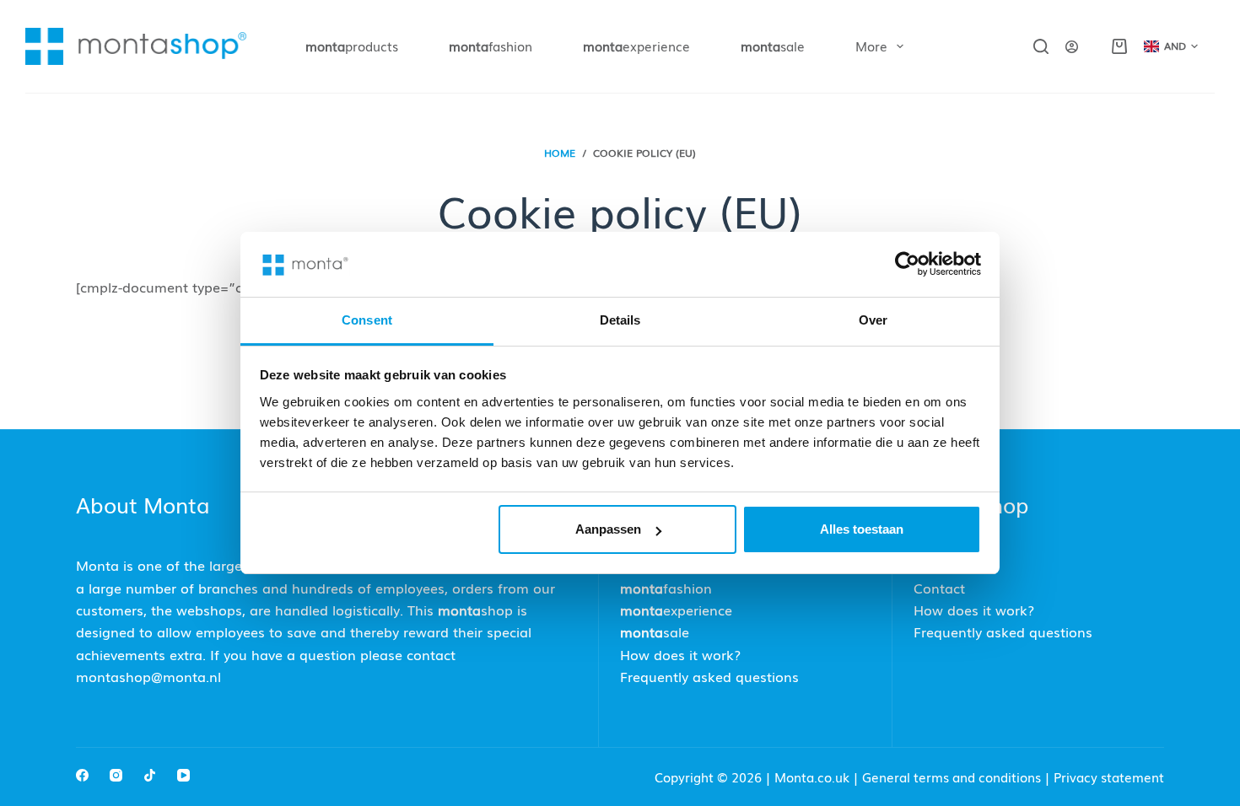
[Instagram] (116, 775)
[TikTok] (149, 775)
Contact (939, 588)
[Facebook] (82, 775)
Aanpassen (608, 529)
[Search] (1041, 46)
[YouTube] (183, 775)
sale (773, 45)
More (871, 45)
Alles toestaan (861, 529)
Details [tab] (620, 320)
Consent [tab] (367, 320)
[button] (1171, 46)
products (351, 45)
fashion (490, 45)
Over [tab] (873, 320)
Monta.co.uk (813, 776)
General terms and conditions (951, 776)
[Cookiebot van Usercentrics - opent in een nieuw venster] (907, 264)
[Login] (1071, 46)
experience (636, 45)
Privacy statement (1109, 776)
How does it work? (680, 654)
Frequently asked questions (709, 676)
